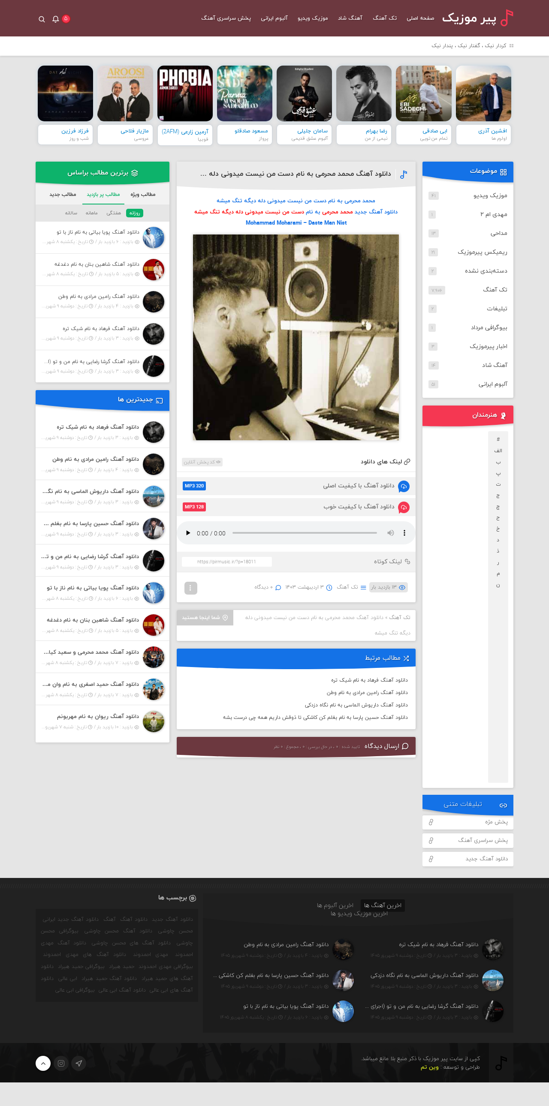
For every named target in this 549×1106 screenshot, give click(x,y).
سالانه (71, 213)
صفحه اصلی (420, 18)
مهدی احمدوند (151, 954)
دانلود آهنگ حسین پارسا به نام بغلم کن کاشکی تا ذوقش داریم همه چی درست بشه (315, 717)
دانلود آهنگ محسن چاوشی (118, 931)
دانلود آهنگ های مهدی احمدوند (84, 954)
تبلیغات (497, 309)
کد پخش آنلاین (200, 462)
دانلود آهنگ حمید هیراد (109, 978)
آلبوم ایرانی (274, 18)
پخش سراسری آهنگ (226, 18)
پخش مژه (496, 822)
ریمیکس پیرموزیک (482, 252)
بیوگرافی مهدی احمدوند (166, 966)
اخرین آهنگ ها (382, 906)
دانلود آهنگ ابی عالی (122, 990)
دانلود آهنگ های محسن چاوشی (131, 943)
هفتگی (113, 213)
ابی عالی (67, 978)
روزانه (135, 213)
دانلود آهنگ (134, 919)
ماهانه (92, 213)
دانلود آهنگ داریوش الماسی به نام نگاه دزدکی (356, 705)
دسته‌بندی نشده (486, 271)
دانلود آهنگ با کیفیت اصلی (290, 486)
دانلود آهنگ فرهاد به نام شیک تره (369, 680)
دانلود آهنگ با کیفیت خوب (290, 507)
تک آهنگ (385, 18)
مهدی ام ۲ (493, 214)
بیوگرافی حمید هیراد (81, 966)
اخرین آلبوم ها (335, 906)
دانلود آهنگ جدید (487, 859)
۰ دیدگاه (264, 587)
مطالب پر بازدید (103, 194)
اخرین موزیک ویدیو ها (359, 914)
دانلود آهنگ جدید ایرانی (71, 919)
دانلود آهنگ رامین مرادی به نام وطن (367, 692)
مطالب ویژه (143, 194)
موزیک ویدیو (313, 18)
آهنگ (109, 919)
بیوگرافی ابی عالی (75, 990)
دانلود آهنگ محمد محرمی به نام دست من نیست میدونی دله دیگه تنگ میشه (274, 174)
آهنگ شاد (350, 18)
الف (498, 451)
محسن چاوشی (175, 931)
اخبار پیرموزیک (488, 347)
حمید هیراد (121, 966)
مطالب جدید (62, 194)
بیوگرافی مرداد (489, 328)
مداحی (499, 233)
